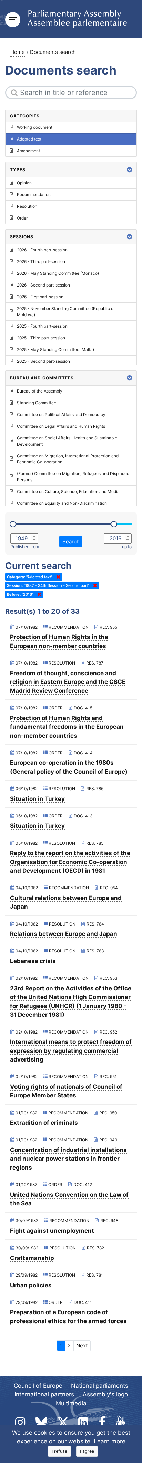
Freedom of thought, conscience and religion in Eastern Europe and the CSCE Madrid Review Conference (67, 682)
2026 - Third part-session (41, 261)
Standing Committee (36, 402)
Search (71, 541)
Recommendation (34, 194)
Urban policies (31, 1285)
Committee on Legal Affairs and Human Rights (61, 426)
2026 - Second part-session (43, 285)
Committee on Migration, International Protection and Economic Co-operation (68, 459)
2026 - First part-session (40, 296)
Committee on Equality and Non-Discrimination (62, 503)
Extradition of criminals (44, 1122)
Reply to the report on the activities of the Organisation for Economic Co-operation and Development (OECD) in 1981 (70, 862)
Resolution (27, 206)
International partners (44, 1394)
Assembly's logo (105, 1394)
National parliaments (99, 1385)
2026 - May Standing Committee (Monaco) (58, 273)
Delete (56, 576)
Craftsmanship (32, 1257)
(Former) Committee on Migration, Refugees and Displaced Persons (73, 476)
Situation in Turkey (37, 798)
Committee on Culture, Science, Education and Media (68, 491)
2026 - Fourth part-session (42, 249)
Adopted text (29, 139)
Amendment (28, 150)
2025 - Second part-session (43, 361)
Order (22, 218)
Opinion (24, 182)
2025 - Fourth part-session (42, 326)
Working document (34, 127)
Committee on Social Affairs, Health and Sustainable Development (67, 441)
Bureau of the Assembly (39, 391)
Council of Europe (38, 1385)
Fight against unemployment (52, 1230)
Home (17, 52)
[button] (129, 169)
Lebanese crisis (33, 961)
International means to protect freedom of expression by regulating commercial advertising (71, 1050)
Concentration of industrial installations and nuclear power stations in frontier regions (68, 1158)
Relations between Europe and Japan (63, 933)
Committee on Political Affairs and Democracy (61, 414)
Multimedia (71, 1403)
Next (82, 1345)
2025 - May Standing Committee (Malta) (55, 349)
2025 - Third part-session (41, 337)
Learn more (109, 1441)
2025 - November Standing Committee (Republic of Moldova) (66, 311)
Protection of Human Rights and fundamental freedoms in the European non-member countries (67, 727)
